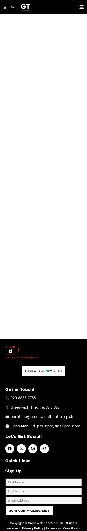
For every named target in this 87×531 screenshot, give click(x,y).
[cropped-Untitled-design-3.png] (25, 7)
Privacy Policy (32, 528)
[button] (81, 7)
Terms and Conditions (63, 528)
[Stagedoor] (44, 448)
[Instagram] (32, 448)
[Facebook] (9, 448)
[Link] (4, 7)
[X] (21, 448)
